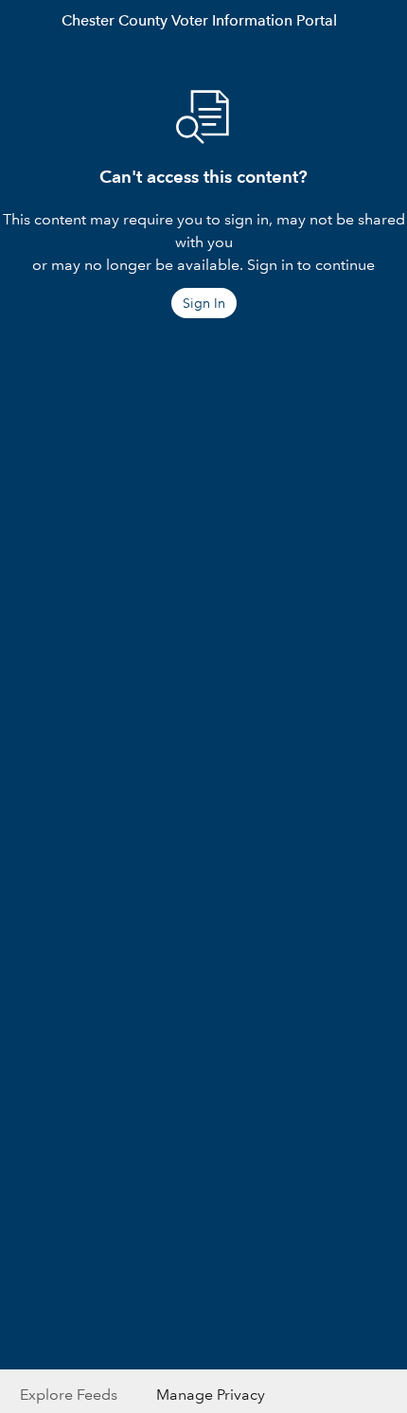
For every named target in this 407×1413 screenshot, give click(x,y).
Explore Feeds (68, 1395)
